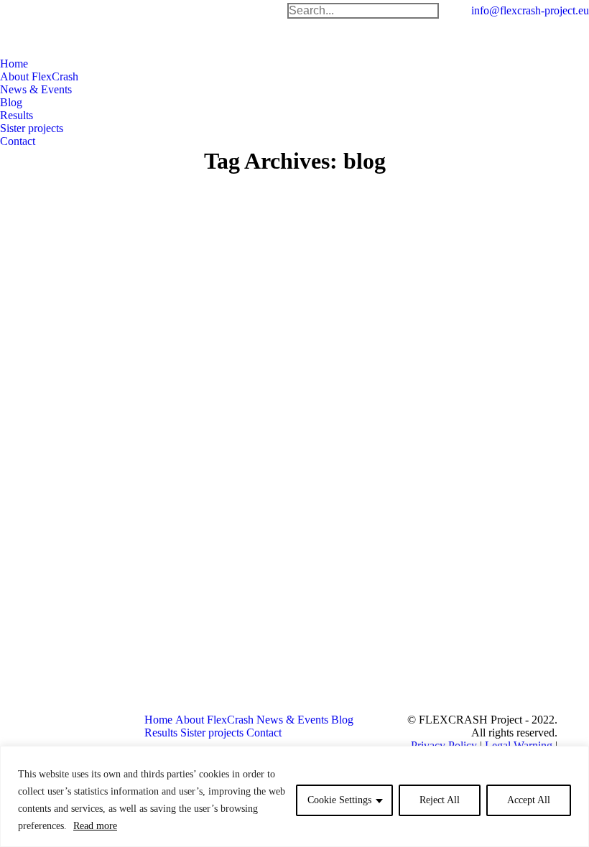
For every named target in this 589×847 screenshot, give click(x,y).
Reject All (439, 800)
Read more (95, 825)
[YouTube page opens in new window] (228, 664)
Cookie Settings (339, 800)
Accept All (528, 800)
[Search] (427, 11)
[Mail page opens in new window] (413, 653)
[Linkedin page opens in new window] (250, 664)
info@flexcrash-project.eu (530, 10)
